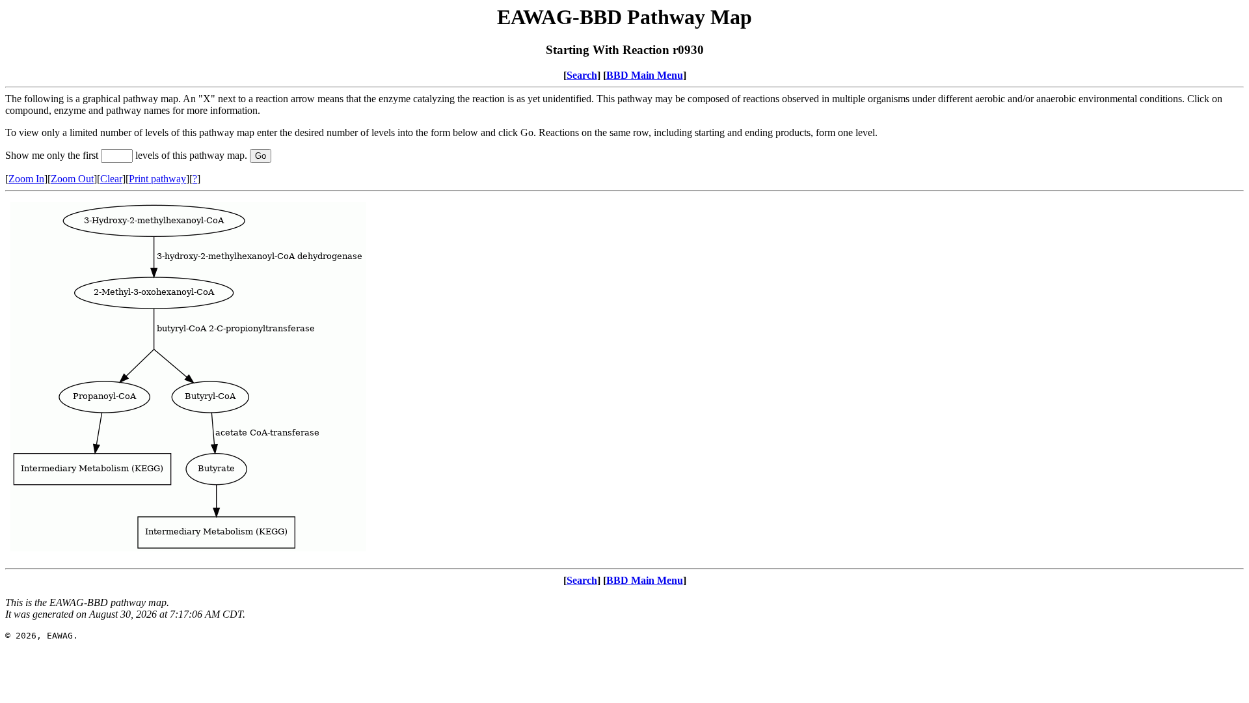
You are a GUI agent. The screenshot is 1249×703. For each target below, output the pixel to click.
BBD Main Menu (644, 75)
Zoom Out (72, 178)
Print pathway (157, 178)
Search (582, 75)
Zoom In (26, 178)
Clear (111, 178)
